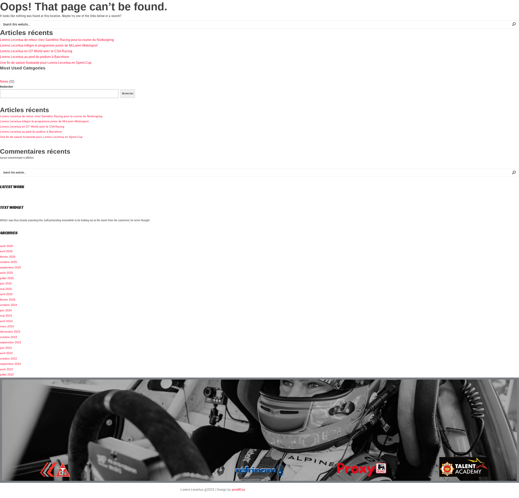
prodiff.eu (238, 489)
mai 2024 (6, 315)
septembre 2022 (10, 363)
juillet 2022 (7, 374)
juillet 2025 (7, 278)
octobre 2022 (8, 358)
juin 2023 (6, 347)
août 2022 (6, 369)
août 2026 (6, 246)
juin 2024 (6, 310)
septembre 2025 (10, 267)
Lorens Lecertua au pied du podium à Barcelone (34, 57)
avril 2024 (6, 321)
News (4, 81)
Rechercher (6, 86)
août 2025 (6, 272)
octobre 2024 (8, 304)
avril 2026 (6, 251)
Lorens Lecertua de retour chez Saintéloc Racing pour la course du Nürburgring (57, 40)
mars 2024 (7, 326)
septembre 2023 (10, 342)
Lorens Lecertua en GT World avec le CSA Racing (36, 51)
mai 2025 (6, 288)
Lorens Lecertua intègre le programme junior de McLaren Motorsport (49, 45)
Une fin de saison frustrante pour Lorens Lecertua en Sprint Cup (45, 62)
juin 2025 (6, 283)
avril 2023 (6, 353)
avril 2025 (6, 294)
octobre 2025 (8, 262)
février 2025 (7, 299)
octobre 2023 (8, 337)
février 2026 (7, 256)
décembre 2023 (10, 331)
